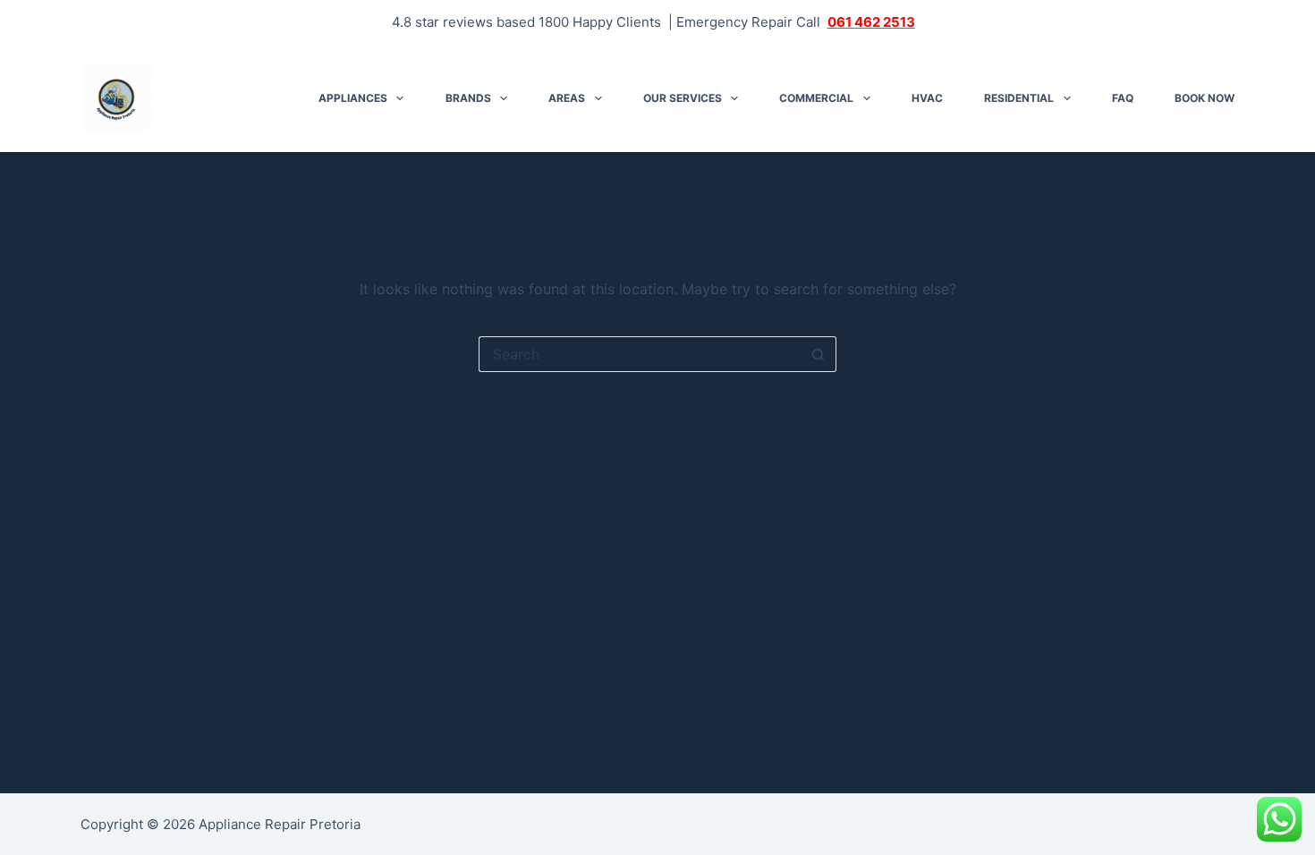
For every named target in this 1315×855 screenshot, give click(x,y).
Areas (566, 98)
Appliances (352, 98)
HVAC (927, 98)
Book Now (1204, 98)
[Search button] (818, 354)
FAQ (1122, 98)
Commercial (816, 98)
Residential (1019, 98)
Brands (468, 98)
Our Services (682, 98)
